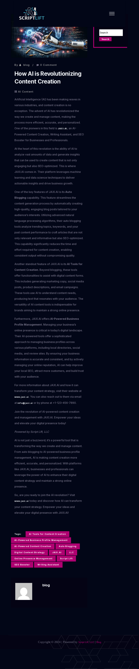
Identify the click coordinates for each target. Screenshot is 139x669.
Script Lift (66, 558)
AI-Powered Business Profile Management (41, 540)
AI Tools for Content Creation (47, 534)
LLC (71, 552)
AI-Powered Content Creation (32, 546)
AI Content (25, 91)
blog (26, 65)
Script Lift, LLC (86, 642)
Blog (98, 642)
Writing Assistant (48, 564)
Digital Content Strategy (29, 552)
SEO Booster (22, 564)
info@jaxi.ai (25, 403)
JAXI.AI (62, 128)
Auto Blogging (67, 546)
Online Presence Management (33, 558)
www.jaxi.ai (21, 397)
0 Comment (48, 65)
